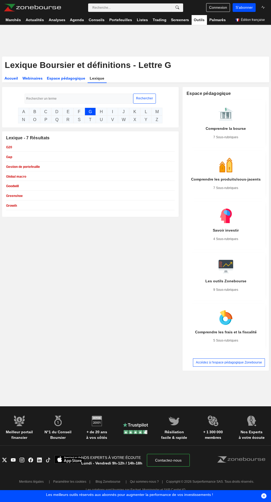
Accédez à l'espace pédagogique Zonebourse (229, 362)
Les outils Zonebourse (225, 281)
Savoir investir (226, 230)
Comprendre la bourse (226, 128)
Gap (9, 157)
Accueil (11, 78)
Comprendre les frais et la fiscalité (226, 332)
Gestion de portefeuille (23, 167)
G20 (9, 147)
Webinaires (32, 78)
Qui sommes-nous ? (144, 481)
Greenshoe (14, 196)
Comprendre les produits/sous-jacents (226, 179)
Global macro (16, 176)
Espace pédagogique (66, 78)
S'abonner (244, 7)
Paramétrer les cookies (69, 481)
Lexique (97, 78)
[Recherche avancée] (177, 7)
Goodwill (12, 186)
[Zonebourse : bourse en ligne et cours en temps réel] (32, 8)
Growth (11, 206)
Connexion (218, 7)
